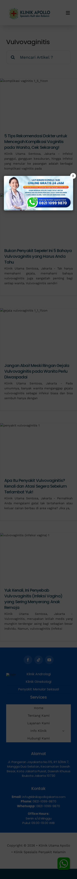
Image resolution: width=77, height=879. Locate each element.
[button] (38, 439)
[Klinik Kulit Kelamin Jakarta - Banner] (38, 193)
